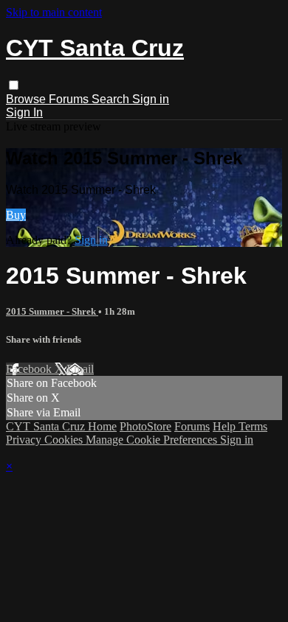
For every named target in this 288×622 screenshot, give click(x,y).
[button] (13, 85)
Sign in (150, 99)
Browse (27, 99)
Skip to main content (54, 12)
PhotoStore (145, 426)
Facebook (30, 369)
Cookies (65, 439)
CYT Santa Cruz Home (61, 426)
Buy (16, 215)
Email (80, 369)
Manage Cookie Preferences (153, 439)
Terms (253, 426)
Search (112, 99)
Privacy (25, 439)
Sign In (24, 112)
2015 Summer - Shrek (52, 311)
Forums (70, 99)
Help (226, 426)
